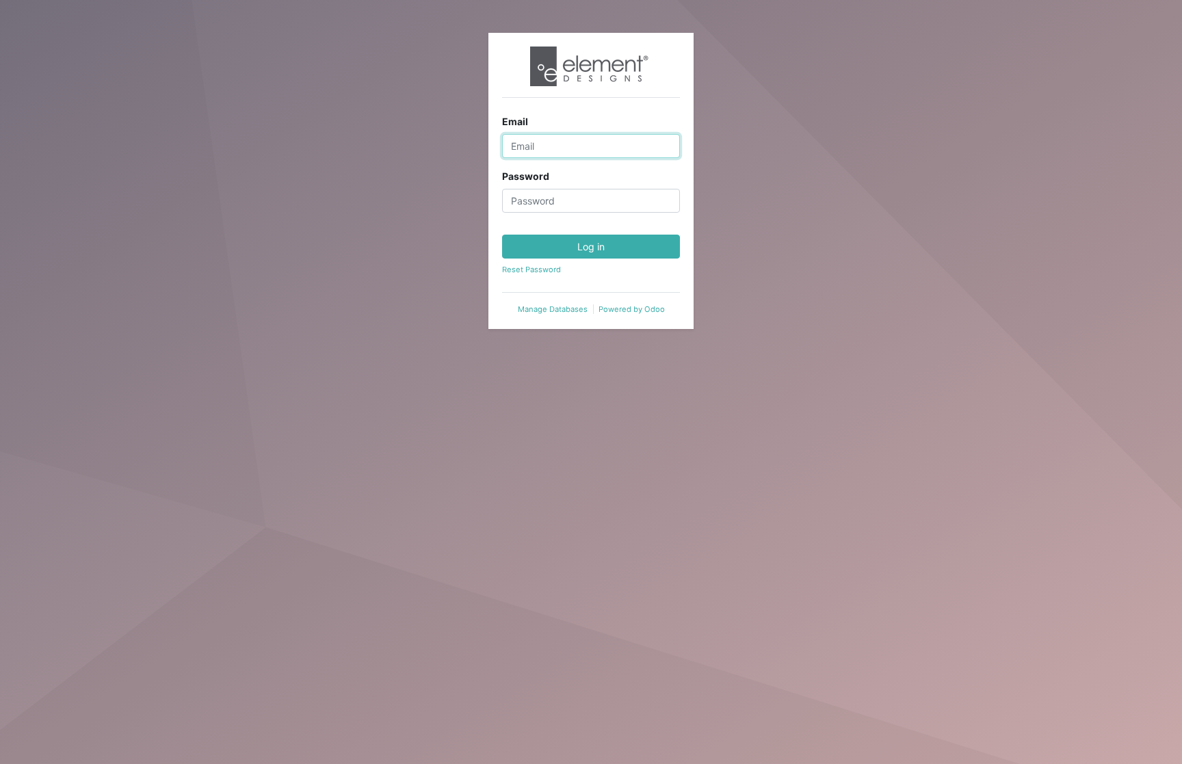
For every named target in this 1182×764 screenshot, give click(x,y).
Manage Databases (553, 309)
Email (515, 121)
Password (525, 176)
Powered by (632, 309)
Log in (591, 246)
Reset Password (531, 269)
